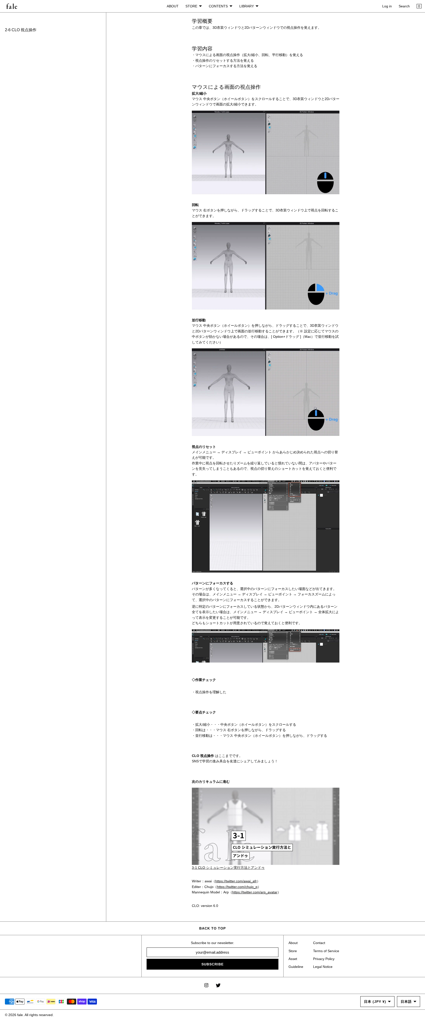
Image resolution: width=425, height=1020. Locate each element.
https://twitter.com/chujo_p (237, 887)
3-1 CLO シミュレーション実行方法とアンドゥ (228, 868)
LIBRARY (246, 6)
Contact (319, 943)
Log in (387, 6)
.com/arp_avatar (264, 892)
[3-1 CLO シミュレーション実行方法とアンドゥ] (265, 826)
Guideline (295, 967)
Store (292, 951)
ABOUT (173, 6)
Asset (292, 959)
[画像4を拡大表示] (265, 526)
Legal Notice (323, 967)
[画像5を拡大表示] (265, 266)
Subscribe (212, 964)
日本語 (406, 1002)
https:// (237, 892)
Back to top (212, 928)
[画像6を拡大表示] (265, 152)
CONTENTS (218, 6)
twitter (247, 892)
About (293, 943)
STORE (191, 6)
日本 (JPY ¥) (375, 1002)
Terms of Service (326, 951)
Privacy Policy (323, 959)
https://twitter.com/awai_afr (236, 881)
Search (404, 6)
